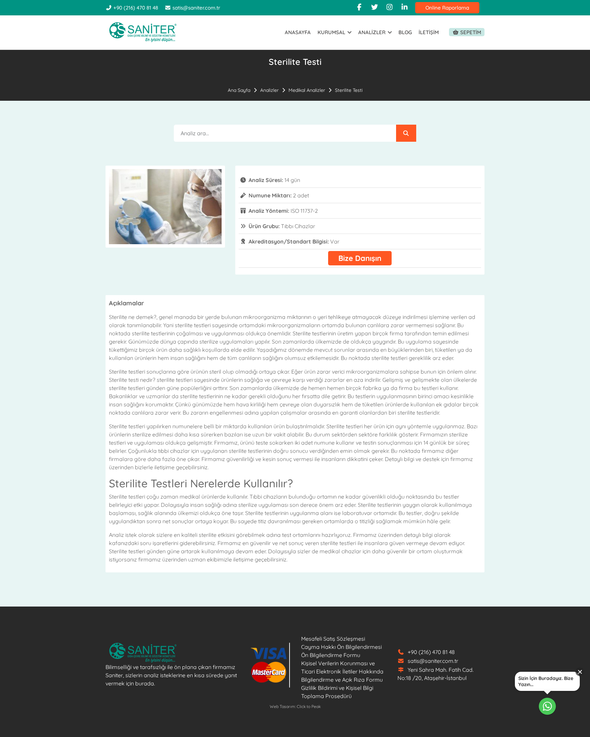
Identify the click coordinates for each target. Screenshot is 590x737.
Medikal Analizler (307, 90)
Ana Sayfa (239, 90)
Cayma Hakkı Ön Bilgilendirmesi (341, 646)
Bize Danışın (359, 258)
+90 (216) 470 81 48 (135, 7)
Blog (405, 32)
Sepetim (470, 32)
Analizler (372, 32)
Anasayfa (298, 32)
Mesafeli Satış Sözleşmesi (333, 638)
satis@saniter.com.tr (196, 7)
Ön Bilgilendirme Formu (330, 655)
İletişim (429, 32)
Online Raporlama (447, 7)
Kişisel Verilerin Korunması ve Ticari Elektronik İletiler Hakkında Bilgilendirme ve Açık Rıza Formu (342, 671)
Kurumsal (332, 32)
